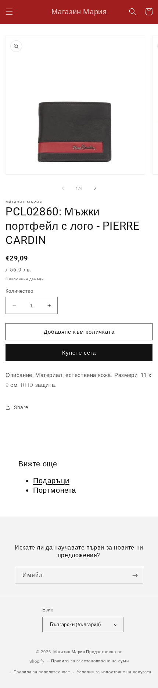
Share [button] (21, 407)
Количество (19, 291)
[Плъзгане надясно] (95, 188)
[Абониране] (135, 575)
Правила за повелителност (42, 672)
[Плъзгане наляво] (63, 188)
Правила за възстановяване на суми (90, 661)
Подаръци (51, 480)
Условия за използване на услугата (114, 672)
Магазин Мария (69, 652)
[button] (9, 12)
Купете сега (79, 352)
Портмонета (54, 490)
